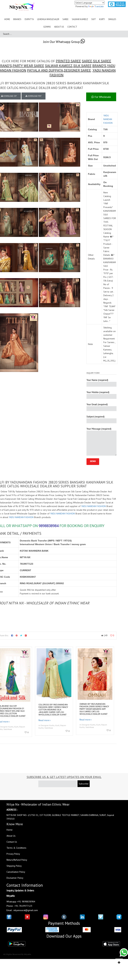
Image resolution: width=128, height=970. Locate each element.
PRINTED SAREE (68, 61)
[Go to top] (119, 963)
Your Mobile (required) (97, 392)
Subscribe (83, 783)
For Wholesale (102, 97)
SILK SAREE (102, 61)
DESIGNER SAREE (77, 70)
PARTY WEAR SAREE (28, 66)
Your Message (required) (98, 428)
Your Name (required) (97, 379)
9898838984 (49, 526)
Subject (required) (95, 416)
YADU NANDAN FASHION (107, 119)
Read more (44, 720)
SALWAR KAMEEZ (58, 66)
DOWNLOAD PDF (34, 96)
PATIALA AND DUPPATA (45, 70)
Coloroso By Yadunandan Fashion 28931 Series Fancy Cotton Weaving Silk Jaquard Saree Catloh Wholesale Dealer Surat (53, 709)
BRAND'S (99, 66)
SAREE (87, 61)
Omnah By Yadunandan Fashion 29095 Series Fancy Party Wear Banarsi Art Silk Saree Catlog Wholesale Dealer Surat (94, 709)
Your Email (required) (97, 404)
